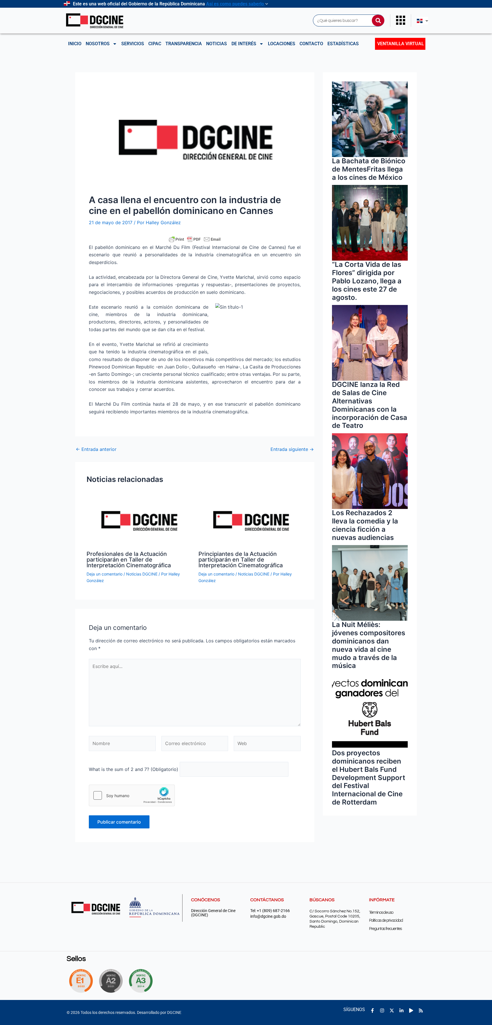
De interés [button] (243, 43)
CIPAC (154, 43)
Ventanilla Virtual (400, 43)
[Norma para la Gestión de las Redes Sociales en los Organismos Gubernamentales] (81, 981)
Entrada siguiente (292, 449)
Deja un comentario (104, 574)
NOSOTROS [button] (98, 43)
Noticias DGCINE (141, 574)
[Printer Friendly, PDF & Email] (194, 239)
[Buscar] (378, 20)
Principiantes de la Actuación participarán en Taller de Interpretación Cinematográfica (240, 559)
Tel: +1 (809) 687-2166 (270, 911)
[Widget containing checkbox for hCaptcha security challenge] (132, 795)
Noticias (216, 43)
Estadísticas (343, 43)
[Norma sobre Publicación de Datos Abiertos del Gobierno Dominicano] (142, 981)
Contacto (311, 43)
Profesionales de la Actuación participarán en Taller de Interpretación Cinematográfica (129, 559)
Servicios (132, 43)
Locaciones (281, 43)
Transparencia (183, 43)
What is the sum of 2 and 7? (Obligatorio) (133, 769)
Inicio (74, 43)
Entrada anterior (96, 449)
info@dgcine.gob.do (268, 916)
